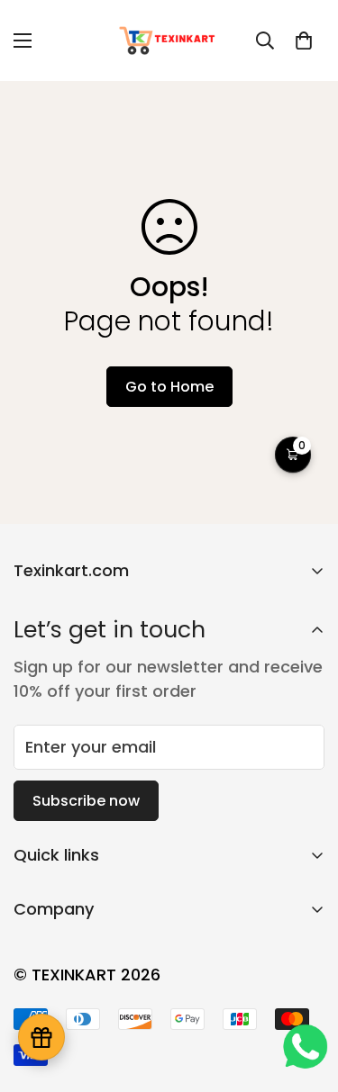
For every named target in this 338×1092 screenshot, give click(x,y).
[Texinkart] (169, 40)
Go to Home (169, 386)
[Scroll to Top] (306, 997)
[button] (303, 40)
